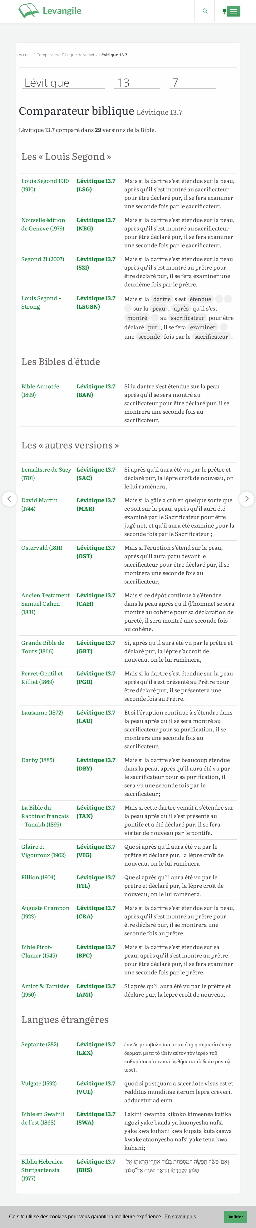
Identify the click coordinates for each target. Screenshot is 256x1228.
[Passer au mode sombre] (224, 11)
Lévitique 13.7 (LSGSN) (96, 302)
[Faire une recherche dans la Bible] (204, 11)
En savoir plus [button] (180, 1216)
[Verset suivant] (246, 499)
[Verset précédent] (9, 499)
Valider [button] (236, 1216)
